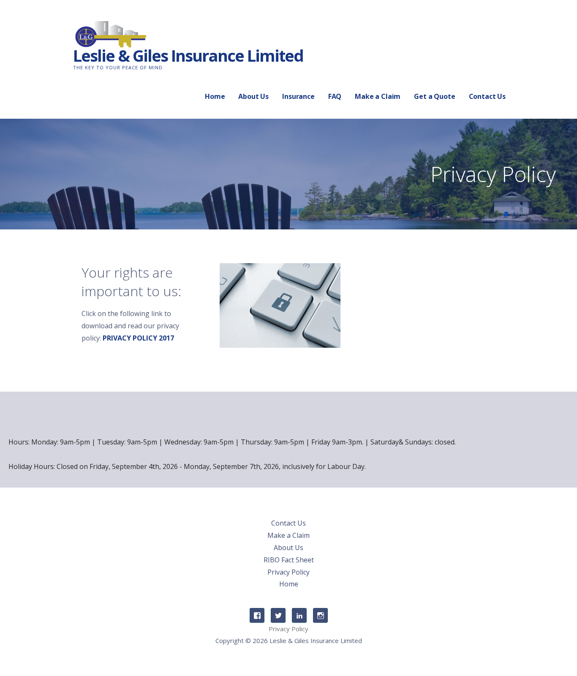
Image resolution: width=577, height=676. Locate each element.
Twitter (278, 615)
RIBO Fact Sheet (289, 559)
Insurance (298, 96)
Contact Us (487, 96)
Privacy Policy (288, 572)
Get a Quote (434, 96)
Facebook (257, 615)
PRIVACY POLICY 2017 (138, 338)
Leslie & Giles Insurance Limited (188, 55)
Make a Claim (377, 96)
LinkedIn (299, 615)
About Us (253, 96)
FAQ (335, 96)
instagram (320, 615)
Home (215, 96)
